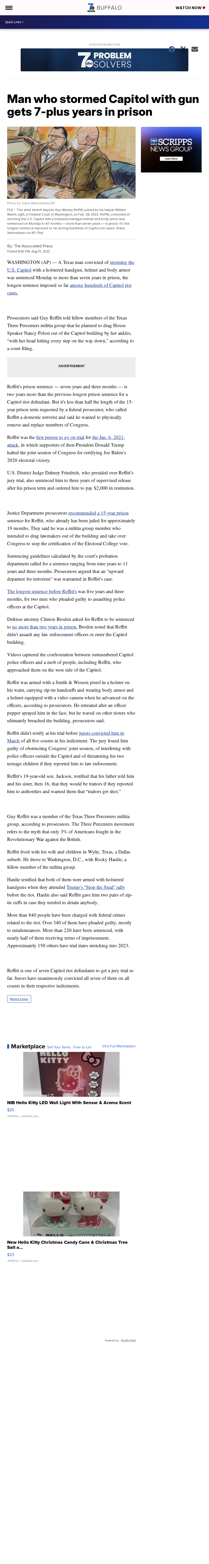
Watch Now (189, 7)
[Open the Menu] (8, 7)
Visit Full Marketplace (119, 1046)
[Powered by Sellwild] (128, 1340)
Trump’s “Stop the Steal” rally (96, 887)
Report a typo (19, 999)
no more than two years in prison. (44, 626)
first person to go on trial (60, 437)
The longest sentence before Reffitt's (42, 591)
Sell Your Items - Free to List (69, 1047)
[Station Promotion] (104, 60)
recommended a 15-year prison (99, 513)
